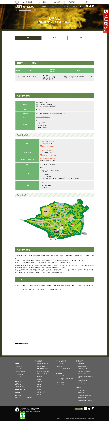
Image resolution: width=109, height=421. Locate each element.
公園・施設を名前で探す (42, 374)
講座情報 (59, 366)
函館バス (17, 285)
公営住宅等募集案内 (82, 366)
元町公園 (39, 394)
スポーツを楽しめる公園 (42, 368)
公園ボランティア (19, 386)
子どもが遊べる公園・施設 (43, 371)
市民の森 (39, 386)
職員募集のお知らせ (20, 389)
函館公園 (39, 379)
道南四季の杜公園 (41, 392)
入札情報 (87, 2)
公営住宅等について (82, 368)
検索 (83, 6)
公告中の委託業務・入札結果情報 (86, 400)
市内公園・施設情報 (27, 2)
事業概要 (44, 6)
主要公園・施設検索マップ (25, 10)
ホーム (16, 361)
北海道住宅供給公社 (82, 380)
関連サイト (17, 392)
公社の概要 (19, 366)
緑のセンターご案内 (49, 155)
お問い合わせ (54, 6)
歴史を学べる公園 (41, 366)
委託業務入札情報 (82, 397)
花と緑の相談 (60, 385)
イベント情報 (60, 363)
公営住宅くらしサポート (83, 383)
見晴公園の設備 (56, 113)
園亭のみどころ (48, 146)
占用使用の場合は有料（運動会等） (49, 158)
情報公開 (18, 369)
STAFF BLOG (79, 408)
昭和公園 (39, 389)
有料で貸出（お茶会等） (48, 141)
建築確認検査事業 (82, 374)
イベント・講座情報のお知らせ (64, 368)
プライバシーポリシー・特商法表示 (69, 6)
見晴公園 (39, 384)
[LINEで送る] (25, 343)
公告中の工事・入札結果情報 (84, 395)
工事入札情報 (81, 392)
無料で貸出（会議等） (48, 150)
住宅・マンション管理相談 (84, 371)
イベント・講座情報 (42, 2)
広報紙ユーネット (19, 381)
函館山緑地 (39, 376)
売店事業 (18, 376)
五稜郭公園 (39, 381)
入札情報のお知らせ (82, 390)
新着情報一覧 (18, 384)
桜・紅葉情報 (60, 382)
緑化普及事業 (72, 2)
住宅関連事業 (57, 2)
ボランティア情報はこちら (43, 117)
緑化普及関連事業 (20, 371)
